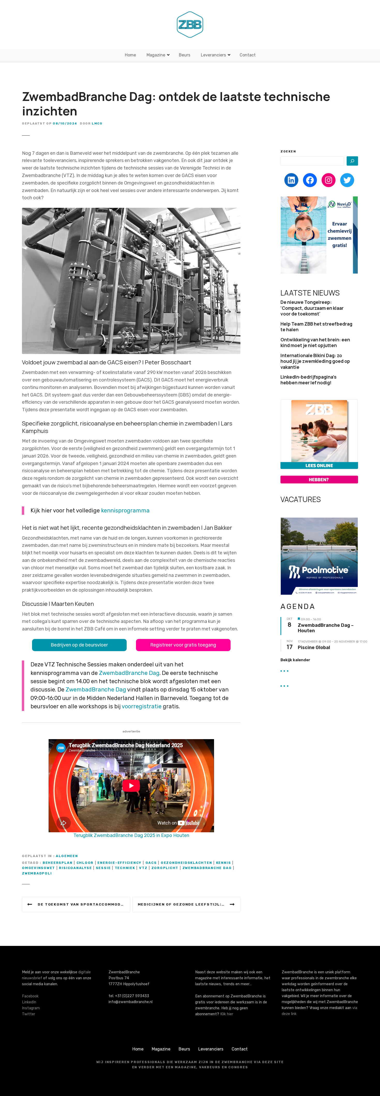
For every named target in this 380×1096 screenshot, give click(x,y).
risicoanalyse (75, 868)
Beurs (184, 55)
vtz (143, 868)
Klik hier (226, 1014)
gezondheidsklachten (186, 863)
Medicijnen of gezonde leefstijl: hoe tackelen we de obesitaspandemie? (189, 904)
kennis (223, 863)
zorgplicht (165, 868)
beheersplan (57, 863)
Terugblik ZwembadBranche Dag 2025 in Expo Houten (131, 835)
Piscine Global (314, 647)
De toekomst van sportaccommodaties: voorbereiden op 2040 (84, 904)
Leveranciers (213, 55)
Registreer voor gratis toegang (183, 645)
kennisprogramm (123, 510)
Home (130, 55)
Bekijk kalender (295, 660)
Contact (248, 55)
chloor (85, 863)
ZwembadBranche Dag (129, 673)
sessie (103, 868)
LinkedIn (29, 1002)
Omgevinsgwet (38, 868)
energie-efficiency (119, 863)
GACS (151, 863)
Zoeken (288, 151)
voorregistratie (142, 706)
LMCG (97, 123)
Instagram (31, 1008)
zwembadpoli (37, 873)
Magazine (156, 55)
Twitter (28, 1014)
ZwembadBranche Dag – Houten (326, 628)
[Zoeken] (352, 161)
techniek (125, 868)
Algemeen (67, 856)
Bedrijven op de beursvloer (79, 645)
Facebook (30, 996)
